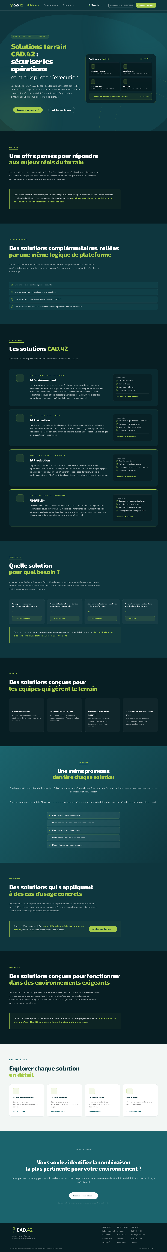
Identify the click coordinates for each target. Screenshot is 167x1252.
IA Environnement (23, 618)
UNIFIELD (106, 1242)
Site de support (136, 1239)
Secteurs (120, 1239)
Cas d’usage (121, 1235)
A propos (120, 1231)
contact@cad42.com (138, 1235)
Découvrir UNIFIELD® (126, 517)
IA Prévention (59, 618)
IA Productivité (107, 1239)
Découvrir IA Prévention (127, 436)
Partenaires (121, 1242)
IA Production (96, 618)
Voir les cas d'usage (101, 929)
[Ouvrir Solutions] (39, 5)
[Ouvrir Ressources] (57, 5)
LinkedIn (134, 1242)
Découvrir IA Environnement (129, 396)
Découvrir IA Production (127, 477)
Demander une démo (82, 1196)
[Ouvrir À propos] (74, 5)
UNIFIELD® (133, 618)
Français (95, 5)
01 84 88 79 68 (136, 1231)
